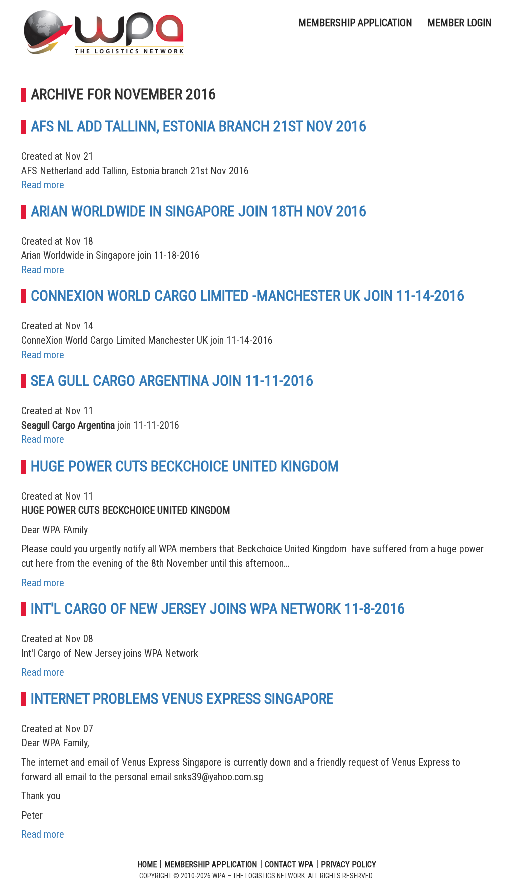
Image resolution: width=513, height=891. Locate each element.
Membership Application (355, 23)
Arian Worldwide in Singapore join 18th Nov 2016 (198, 211)
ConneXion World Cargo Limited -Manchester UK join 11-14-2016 (247, 295)
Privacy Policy (348, 864)
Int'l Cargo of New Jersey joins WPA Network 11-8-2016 (218, 608)
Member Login (459, 23)
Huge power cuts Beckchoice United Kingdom (185, 466)
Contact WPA (289, 864)
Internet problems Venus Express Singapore (182, 698)
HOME (147, 864)
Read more (42, 185)
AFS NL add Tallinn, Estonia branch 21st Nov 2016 (198, 126)
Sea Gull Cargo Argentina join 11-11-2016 (172, 380)
